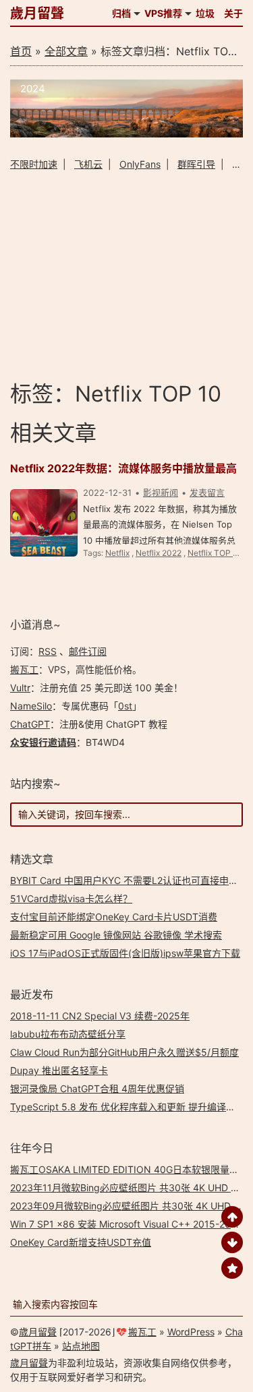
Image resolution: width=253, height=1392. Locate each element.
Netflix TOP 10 (215, 553)
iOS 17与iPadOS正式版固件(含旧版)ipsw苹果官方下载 (125, 953)
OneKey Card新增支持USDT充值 (80, 1242)
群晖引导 (196, 164)
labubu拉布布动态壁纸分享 (67, 1034)
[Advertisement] (126, 275)
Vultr (20, 687)
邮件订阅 (88, 651)
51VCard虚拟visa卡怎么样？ (71, 898)
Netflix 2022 (158, 553)
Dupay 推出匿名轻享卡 (59, 1070)
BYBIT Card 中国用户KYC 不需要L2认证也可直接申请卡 (129, 880)
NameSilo (31, 705)
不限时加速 (33, 164)
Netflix (117, 553)
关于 (233, 13)
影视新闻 (160, 492)
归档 (121, 13)
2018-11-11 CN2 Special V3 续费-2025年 (100, 1015)
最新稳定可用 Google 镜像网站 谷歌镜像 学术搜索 (116, 935)
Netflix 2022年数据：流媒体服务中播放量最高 (123, 468)
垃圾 (205, 13)
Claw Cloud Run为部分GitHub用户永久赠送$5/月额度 (124, 1052)
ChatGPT (30, 724)
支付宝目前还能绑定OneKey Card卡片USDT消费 (113, 916)
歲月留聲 (37, 13)
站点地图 (81, 1346)
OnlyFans (140, 164)
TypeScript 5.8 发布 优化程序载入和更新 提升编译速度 (127, 1106)
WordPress (191, 1331)
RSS (47, 651)
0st (125, 705)
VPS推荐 (163, 13)
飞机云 (88, 164)
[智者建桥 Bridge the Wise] (126, 133)
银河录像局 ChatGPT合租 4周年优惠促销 (97, 1088)
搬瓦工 (24, 669)
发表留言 (207, 492)
